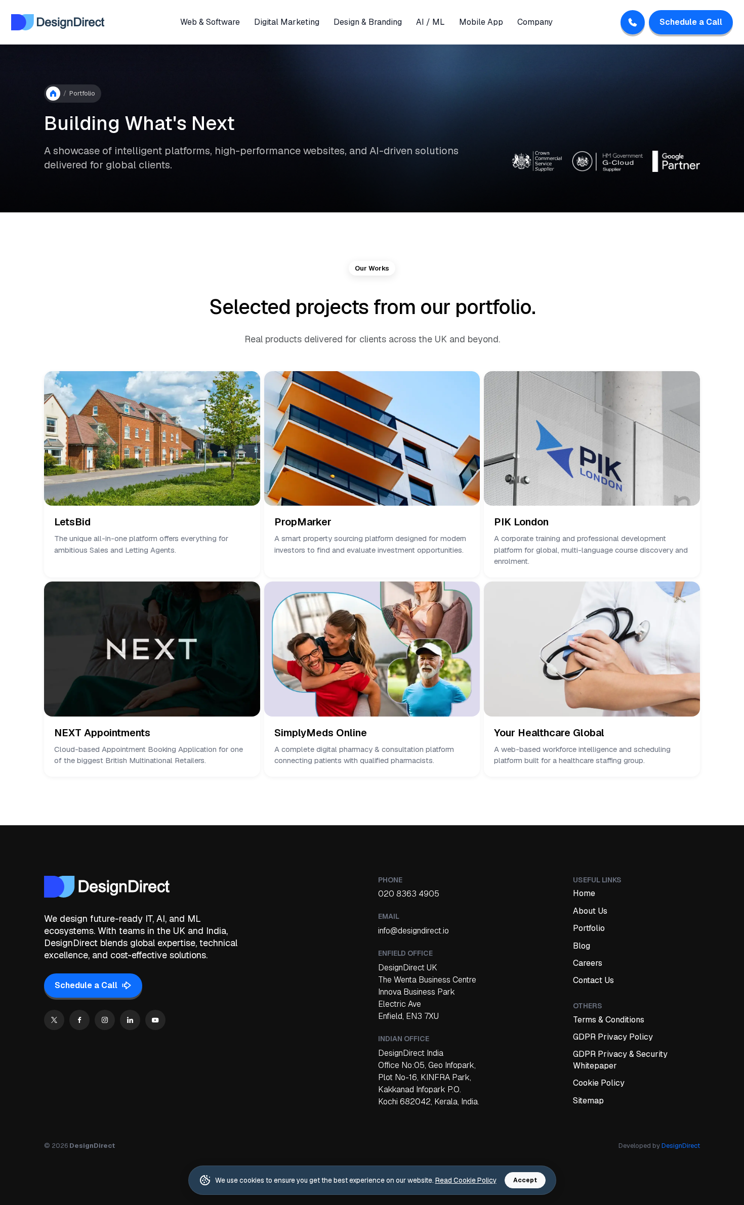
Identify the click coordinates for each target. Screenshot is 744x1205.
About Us (590, 911)
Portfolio (589, 928)
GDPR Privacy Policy (613, 1037)
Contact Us (593, 980)
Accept (525, 1180)
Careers (587, 963)
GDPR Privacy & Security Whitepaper (620, 1059)
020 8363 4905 (408, 893)
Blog (581, 946)
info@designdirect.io (413, 930)
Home (584, 893)
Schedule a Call (690, 22)
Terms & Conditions (608, 1019)
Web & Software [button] (210, 22)
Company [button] (535, 22)
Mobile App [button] (481, 22)
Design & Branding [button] (368, 22)
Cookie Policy (599, 1083)
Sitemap (588, 1100)
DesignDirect (681, 1145)
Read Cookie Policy (466, 1180)
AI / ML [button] (430, 22)
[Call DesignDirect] (633, 22)
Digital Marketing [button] (286, 22)
